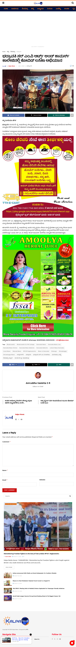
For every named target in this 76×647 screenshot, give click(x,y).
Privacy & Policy (27, 639)
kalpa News (12, 66)
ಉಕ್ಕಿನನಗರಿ (20, 355)
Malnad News (17, 351)
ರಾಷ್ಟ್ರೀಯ (40, 8)
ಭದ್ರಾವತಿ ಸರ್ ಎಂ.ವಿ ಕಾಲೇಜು (41, 355)
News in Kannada (43, 351)
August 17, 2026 (17, 557)
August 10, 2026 (18, 591)
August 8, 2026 (18, 599)
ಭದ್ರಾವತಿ (19, 52)
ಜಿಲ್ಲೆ (32, 8)
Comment (6, 442)
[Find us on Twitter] (54, 639)
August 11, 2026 (18, 583)
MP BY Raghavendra (29, 351)
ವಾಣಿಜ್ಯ (58, 8)
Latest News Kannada (57, 348)
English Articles (10, 504)
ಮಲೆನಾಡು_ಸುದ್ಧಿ (56, 355)
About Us (36, 639)
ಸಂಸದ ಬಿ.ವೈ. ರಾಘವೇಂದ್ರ (22, 358)
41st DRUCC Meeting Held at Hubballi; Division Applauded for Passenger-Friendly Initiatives (38, 588)
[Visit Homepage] (38, 3)
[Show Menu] (3, 3)
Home (6, 8)
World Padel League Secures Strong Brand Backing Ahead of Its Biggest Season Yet (36, 596)
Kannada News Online (10, 348)
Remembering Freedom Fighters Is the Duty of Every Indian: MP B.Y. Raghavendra (31, 553)
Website (42, 480)
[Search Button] (73, 3)
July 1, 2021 (21, 66)
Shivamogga (63, 351)
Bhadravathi (11, 345)
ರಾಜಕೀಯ (15, 8)
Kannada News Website (26, 348)
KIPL (27, 630)
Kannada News (41, 345)
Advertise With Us (7, 639)
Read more (10, 567)
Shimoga (54, 351)
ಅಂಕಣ (66, 8)
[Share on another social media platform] (72, 115)
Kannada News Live (54, 345)
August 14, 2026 (18, 576)
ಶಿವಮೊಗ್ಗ (25, 8)
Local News (6, 351)
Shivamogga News (9, 355)
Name (5, 470)
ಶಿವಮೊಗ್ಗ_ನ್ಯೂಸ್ (7, 358)
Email (5, 480)
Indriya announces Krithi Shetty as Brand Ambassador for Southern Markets (34, 573)
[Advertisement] (38, 28)
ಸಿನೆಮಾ (49, 8)
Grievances (18, 639)
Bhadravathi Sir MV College (25, 345)
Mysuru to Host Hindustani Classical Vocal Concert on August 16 (31, 581)
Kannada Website (42, 348)
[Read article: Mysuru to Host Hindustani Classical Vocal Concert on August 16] (8, 583)
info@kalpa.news (62, 340)
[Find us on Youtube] (60, 639)
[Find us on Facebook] (52, 639)
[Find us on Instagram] (57, 639)
